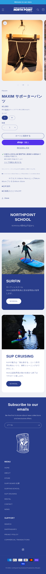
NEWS (7, 509)
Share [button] (6, 198)
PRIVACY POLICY (11, 534)
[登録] (38, 425)
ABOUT (7, 473)
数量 (3, 123)
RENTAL (7, 499)
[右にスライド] (28, 85)
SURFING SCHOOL (12, 488)
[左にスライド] (18, 85)
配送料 (7, 109)
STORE (7, 478)
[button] (2, 9)
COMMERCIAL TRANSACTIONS (17, 540)
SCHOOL (14, 301)
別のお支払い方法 (23, 148)
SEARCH (7, 524)
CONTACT (8, 504)
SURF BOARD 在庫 (12, 483)
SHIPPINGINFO (10, 529)
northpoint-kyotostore (19, 568)
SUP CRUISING (10, 494)
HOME (6, 468)
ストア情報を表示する (13, 162)
